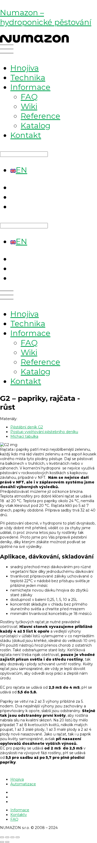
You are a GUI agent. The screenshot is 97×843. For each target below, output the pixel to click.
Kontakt (25, 135)
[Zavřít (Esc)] (18, 837)
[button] (48, 50)
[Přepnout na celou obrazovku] (7, 837)
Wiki (29, 106)
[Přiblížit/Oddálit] (2, 837)
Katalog (35, 125)
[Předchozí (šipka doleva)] (2, 842)
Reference (40, 116)
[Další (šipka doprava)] (7, 842)
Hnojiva (24, 68)
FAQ (29, 97)
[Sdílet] (12, 837)
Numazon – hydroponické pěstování (45, 17)
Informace (30, 87)
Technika (27, 77)
